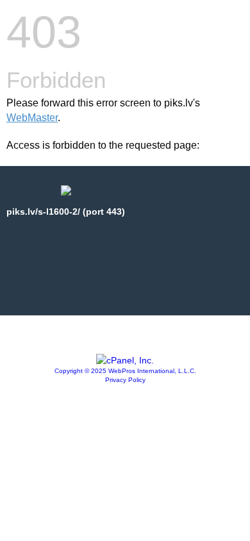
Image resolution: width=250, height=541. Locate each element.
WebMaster (32, 117)
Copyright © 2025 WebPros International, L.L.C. (125, 370)
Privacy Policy (125, 379)
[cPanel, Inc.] (125, 360)
